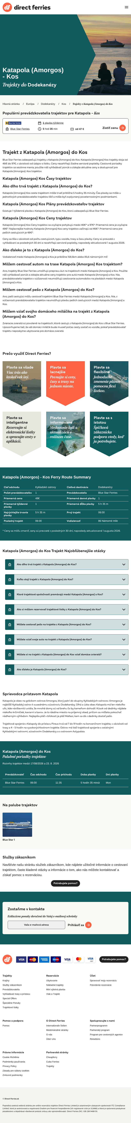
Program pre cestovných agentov (106, 1034)
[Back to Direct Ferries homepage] (26, 7)
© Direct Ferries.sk (11, 1099)
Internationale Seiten (56, 1025)
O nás (49, 1034)
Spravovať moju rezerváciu (103, 980)
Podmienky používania (14, 1061)
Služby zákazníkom (12, 985)
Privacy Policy (9, 1066)
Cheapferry (51, 1057)
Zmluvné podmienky (13, 1075)
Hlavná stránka (11, 104)
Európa (30, 104)
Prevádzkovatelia (11, 989)
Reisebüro (95, 1039)
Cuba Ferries (52, 1061)
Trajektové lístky (11, 1007)
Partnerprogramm (99, 1025)
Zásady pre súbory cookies (16, 1070)
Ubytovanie (51, 980)
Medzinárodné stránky (57, 1030)
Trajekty (50, 1066)
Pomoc (6, 1025)
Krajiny (6, 980)
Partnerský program (100, 1030)
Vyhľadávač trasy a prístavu (16, 994)
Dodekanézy (48, 104)
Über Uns (51, 1039)
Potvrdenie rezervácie (101, 985)
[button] (66, 564)
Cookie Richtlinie (11, 1057)
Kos (64, 104)
